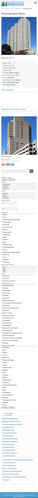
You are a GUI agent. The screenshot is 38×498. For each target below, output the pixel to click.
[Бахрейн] (19, 187)
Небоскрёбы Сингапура (9, 453)
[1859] (19, 270)
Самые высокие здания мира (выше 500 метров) (17, 459)
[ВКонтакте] (13, 164)
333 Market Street (6, 156)
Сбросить (11, 179)
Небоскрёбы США (8, 435)
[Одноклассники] (5, 164)
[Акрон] (19, 195)
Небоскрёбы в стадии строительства (14, 476)
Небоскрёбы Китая (8, 447)
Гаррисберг (18, 8)
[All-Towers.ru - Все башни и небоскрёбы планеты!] (12, 3)
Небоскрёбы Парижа (8, 455)
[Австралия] (19, 186)
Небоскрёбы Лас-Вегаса (9, 441)
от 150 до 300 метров (9, 465)
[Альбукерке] (19, 198)
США (12, 8)
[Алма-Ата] (19, 196)
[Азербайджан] (19, 184)
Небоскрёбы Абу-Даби (9, 433)
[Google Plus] (3, 164)
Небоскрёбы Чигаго (8, 444)
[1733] (19, 267)
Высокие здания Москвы (10, 418)
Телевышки (6, 479)
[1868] (19, 271)
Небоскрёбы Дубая (8, 430)
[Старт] (31, 171)
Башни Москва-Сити (8, 427)
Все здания (6, 8)
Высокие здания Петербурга (11, 421)
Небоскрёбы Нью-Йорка (9, 438)
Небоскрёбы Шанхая (8, 450)
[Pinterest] (8, 164)
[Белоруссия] (19, 189)
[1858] (19, 268)
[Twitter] (10, 164)
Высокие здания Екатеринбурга (12, 424)
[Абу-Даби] (19, 193)
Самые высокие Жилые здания (12, 471)
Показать (4, 179)
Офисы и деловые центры (10, 474)
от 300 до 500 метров (9, 462)
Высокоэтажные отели (9, 468)
